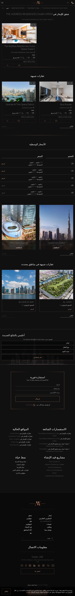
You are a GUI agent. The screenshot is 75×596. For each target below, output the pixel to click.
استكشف (19, 247)
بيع (31, 533)
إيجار (49, 515)
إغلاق (6, 591)
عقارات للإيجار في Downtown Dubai (21, 436)
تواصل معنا (47, 530)
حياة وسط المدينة (20, 462)
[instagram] (43, 565)
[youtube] (53, 565)
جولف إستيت (20, 464)
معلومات (28, 592)
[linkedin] (34, 565)
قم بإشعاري (37, 357)
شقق (30, 515)
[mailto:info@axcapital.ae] (22, 565)
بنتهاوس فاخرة (20, 473)
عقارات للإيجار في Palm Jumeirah (21, 439)
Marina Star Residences (54, 470)
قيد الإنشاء (28, 527)
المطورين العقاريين (45, 518)
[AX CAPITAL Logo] (38, 2)
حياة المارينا (20, 467)
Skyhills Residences (54, 467)
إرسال (37, 399)
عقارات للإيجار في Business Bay (20, 445)
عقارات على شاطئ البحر (21, 470)
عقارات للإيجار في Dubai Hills (20, 442)
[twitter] (30, 565)
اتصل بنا (37, 571)
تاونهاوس (29, 524)
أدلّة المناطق (28, 530)
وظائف (49, 527)
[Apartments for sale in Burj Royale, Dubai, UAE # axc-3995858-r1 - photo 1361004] (56, 92)
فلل (30, 521)
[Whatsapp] (39, 565)
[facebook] (26, 565)
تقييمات (48, 524)
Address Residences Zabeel (54, 464)
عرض (32, 309)
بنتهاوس (29, 518)
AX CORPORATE (45, 521)
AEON (54, 473)
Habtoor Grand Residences (54, 476)
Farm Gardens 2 (54, 462)
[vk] (48, 565)
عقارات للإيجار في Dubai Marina (20, 433)
